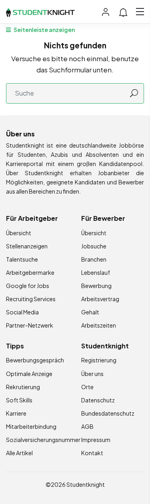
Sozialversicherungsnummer (43, 439)
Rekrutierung (23, 386)
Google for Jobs (27, 285)
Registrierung (98, 360)
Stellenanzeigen (27, 246)
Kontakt (92, 452)
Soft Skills (19, 400)
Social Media (22, 312)
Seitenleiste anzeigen (44, 29)
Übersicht (18, 232)
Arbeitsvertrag (100, 298)
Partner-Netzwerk (29, 325)
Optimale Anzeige (29, 373)
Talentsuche (22, 259)
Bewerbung (96, 285)
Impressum (95, 439)
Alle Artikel (19, 452)
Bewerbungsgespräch (35, 360)
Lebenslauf (95, 272)
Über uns (92, 373)
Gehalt (90, 312)
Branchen (93, 259)
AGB (87, 426)
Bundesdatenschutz (107, 413)
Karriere (16, 413)
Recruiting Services (31, 298)
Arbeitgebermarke (30, 272)
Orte (87, 386)
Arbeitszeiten (98, 325)
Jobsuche (93, 246)
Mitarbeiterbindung (31, 426)
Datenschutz (98, 400)
